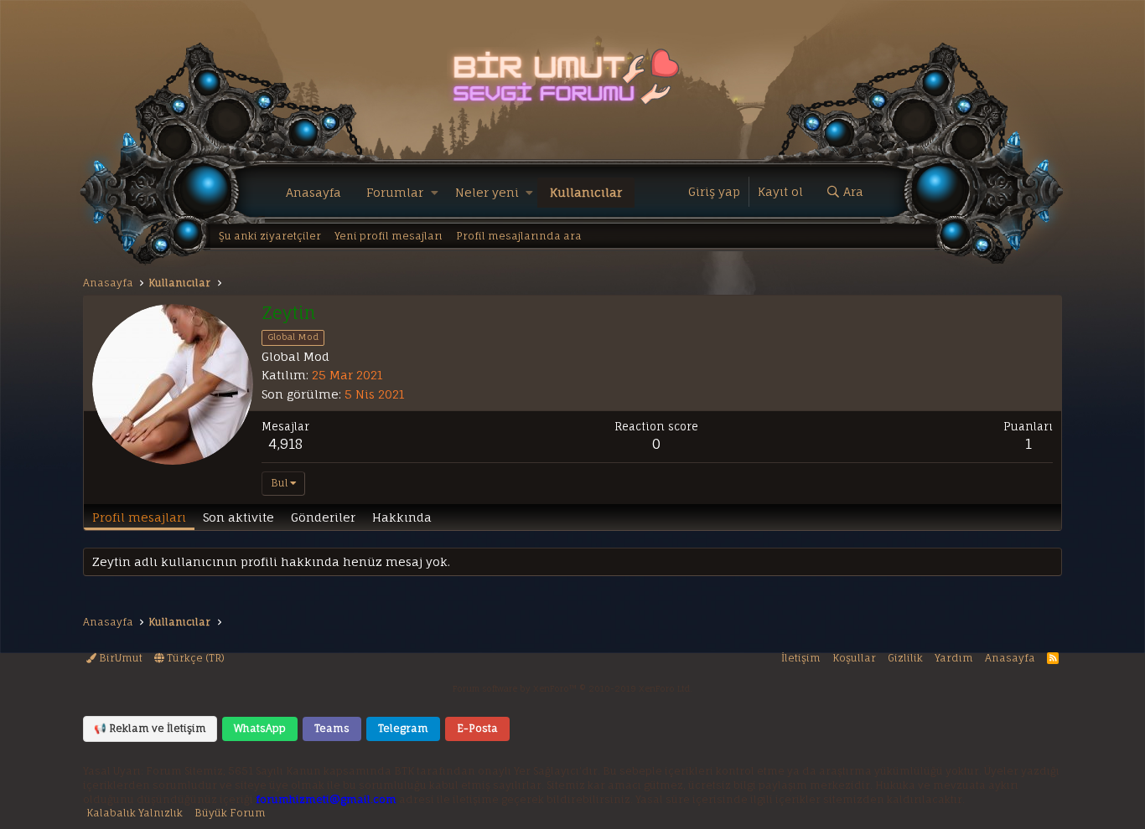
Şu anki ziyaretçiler (270, 235)
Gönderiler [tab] (323, 517)
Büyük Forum (230, 812)
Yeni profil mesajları (388, 235)
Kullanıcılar (586, 192)
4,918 (285, 443)
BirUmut (119, 657)
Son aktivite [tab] (238, 517)
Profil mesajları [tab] (139, 517)
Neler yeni (487, 192)
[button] (435, 193)
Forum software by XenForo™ (572, 688)
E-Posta (477, 728)
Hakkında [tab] (402, 517)
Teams (332, 728)
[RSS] (1053, 658)
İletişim (801, 657)
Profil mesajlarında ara (519, 235)
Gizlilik (905, 657)
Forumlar (394, 192)
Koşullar (854, 657)
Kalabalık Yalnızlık (134, 812)
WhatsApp (260, 728)
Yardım (954, 657)
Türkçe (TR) (194, 657)
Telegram (403, 728)
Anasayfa (313, 192)
